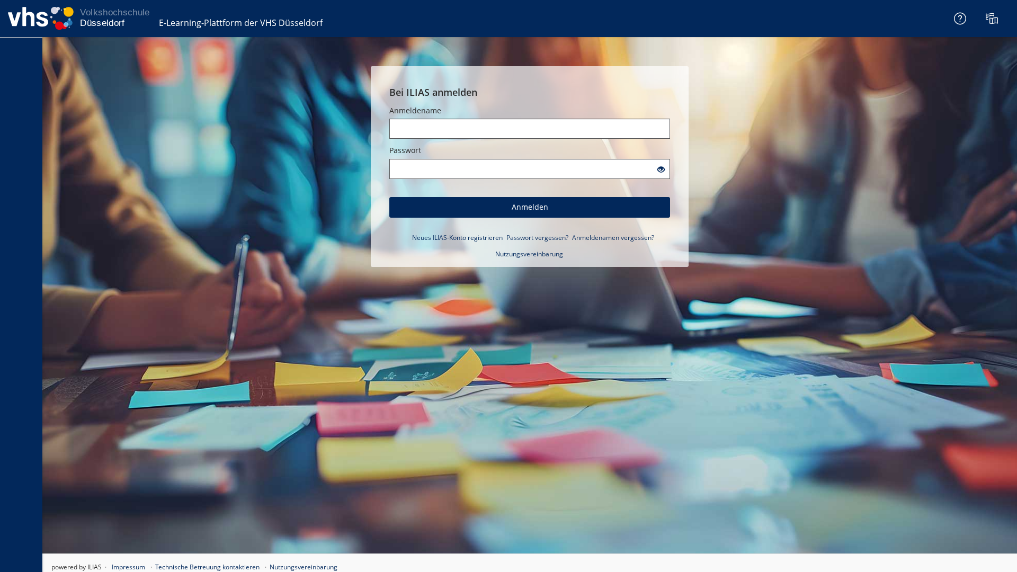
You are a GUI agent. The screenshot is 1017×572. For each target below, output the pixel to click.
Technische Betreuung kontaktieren (207, 566)
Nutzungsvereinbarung (529, 253)
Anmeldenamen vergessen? (613, 237)
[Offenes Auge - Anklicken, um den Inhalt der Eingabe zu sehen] (661, 170)
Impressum (128, 566)
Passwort (405, 150)
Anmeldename (415, 110)
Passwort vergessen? (537, 237)
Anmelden (530, 207)
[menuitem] (993, 18)
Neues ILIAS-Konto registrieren (457, 237)
